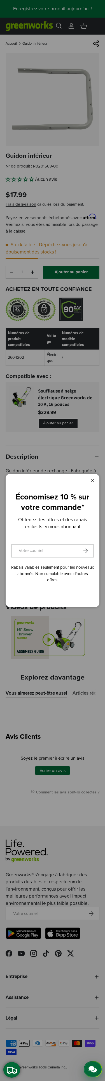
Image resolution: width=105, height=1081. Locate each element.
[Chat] (93, 1069)
